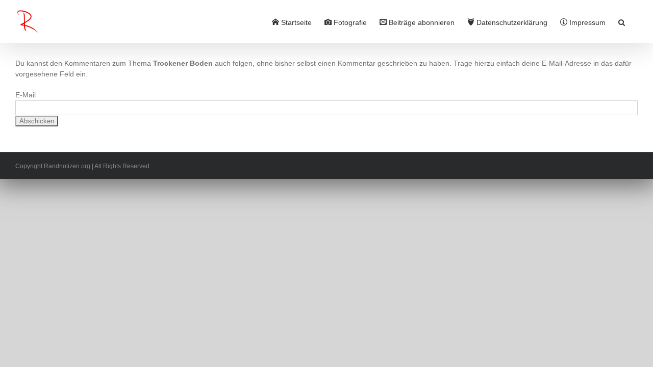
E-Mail (25, 95)
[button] (621, 21)
